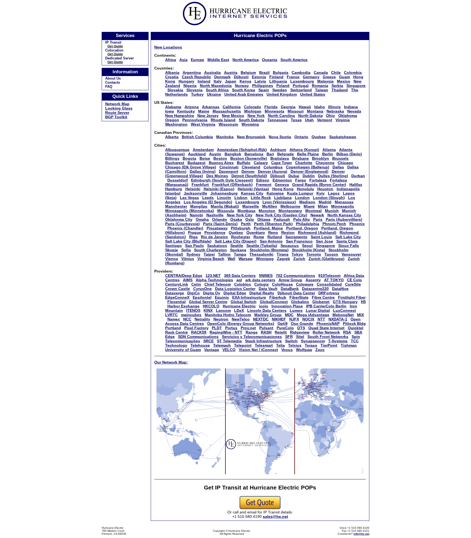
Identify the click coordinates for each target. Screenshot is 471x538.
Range (252, 332)
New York (256, 115)
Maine (203, 111)
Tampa (240, 254)
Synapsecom (313, 341)
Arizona (192, 107)
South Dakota (251, 120)
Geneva (282, 184)
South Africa (217, 90)
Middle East (218, 60)
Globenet (321, 302)
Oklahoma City (178, 219)
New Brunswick (251, 137)
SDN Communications (198, 336)
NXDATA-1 (337, 319)
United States (312, 94)
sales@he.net (275, 516)
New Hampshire (179, 115)
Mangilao (198, 206)
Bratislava (279, 158)
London (302, 197)
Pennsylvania (194, 120)
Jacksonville (195, 193)
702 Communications (295, 275)
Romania (320, 85)
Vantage (211, 349)
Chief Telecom (217, 284)
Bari (270, 154)
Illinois (334, 107)
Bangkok (233, 154)
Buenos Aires (221, 163)
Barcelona (253, 154)
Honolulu (305, 189)
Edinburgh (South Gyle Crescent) (222, 180)
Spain (263, 90)
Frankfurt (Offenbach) (232, 184)
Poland (282, 85)
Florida (270, 107)
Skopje (171, 250)
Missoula (225, 210)
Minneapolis (342, 206)
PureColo (285, 328)
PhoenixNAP (328, 323)
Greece (329, 77)
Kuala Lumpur (300, 193)
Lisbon (240, 197)
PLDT (217, 328)
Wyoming (250, 124)
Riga (193, 237)
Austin (215, 154)
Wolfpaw (304, 349)
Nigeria (190, 85)
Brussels (340, 158)
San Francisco (299, 241)
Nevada (354, 111)
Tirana (282, 254)
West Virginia (203, 124)
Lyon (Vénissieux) (279, 202)
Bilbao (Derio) (349, 154)
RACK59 (198, 332)
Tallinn (224, 254)
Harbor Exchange (183, 306)
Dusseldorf (177, 180)
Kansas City (252, 193)
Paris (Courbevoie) (182, 224)
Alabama (173, 107)
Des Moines (217, 176)
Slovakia (175, 90)
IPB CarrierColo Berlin (326, 306)
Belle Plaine (308, 154)
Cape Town (281, 163)
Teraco (311, 345)
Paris (317, 219)
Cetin (196, 284)
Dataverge (174, 293)
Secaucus (289, 245)
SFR (289, 336)
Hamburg (173, 189)
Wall (231, 258)
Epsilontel (202, 297)
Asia (183, 60)
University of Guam (183, 349)
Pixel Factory (196, 328)
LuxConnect (344, 310)
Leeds (208, 197)
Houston (325, 189)
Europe (197, 60)
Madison (307, 202)
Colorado (252, 107)
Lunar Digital (318, 310)
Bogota (189, 158)
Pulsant (266, 328)
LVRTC (171, 315)
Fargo (300, 180)
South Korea (243, 90)
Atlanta (329, 149)
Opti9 (282, 323)
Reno (273, 232)
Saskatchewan (342, 137)
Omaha (202, 219)
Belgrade (285, 154)
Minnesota (274, 111)
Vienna (171, 258)
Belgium (248, 72)
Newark (317, 215)
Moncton (267, 210)
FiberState (299, 297)
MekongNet (343, 315)
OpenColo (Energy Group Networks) (240, 323)
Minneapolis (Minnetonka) (189, 210)
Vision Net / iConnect (258, 349)
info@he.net (361, 533)
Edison (262, 180)
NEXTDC (260, 319)
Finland (276, 77)
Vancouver (351, 254)
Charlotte (303, 163)
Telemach (222, 345)
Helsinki (192, 189)
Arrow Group (290, 280)
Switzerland (301, 90)
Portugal (301, 85)
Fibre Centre (323, 297)
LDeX (239, 310)
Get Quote (115, 46)
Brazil (264, 72)
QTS (301, 328)
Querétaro (255, 232)
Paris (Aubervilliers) (344, 219)
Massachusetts (227, 111)
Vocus (287, 349)
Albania (172, 72)
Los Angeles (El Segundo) (208, 202)
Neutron (220, 319)
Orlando (219, 219)
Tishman (349, 345)
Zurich (299, 258)
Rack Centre (176, 332)
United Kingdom (282, 94)
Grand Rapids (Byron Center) (319, 184)
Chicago (345, 163)
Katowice (275, 193)
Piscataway (217, 228)
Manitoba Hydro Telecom (228, 315)
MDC (289, 315)
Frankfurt (200, 184)
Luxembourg (302, 81)
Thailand (339, 90)
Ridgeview (299, 332)
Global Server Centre (208, 302)
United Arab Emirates (243, 94)
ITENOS (193, 310)
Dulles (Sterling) (333, 176)
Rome (258, 237)
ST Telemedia (229, 341)
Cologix (261, 284)
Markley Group (268, 315)
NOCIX (308, 319)
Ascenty (313, 280)
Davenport (228, 171)
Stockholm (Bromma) (269, 250)
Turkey (197, 94)
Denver (248, 171)
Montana (315, 111)
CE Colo (354, 280)
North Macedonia (216, 85)
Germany (311, 77)
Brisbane (300, 158)
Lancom (223, 310)
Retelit (281, 332)
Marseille (250, 206)
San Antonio (271, 241)
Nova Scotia (280, 137)
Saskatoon (217, 245)
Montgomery (290, 210)
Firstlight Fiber (352, 297)
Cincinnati (228, 167)
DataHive (340, 288)
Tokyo (297, 254)
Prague (194, 232)
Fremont (263, 184)
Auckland (197, 154)
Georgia (288, 107)
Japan (230, 81)
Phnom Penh (334, 224)
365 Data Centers (240, 275)
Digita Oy (211, 293)
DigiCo (193, 293)
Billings (172, 158)
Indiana (351, 107)
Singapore (356, 85)
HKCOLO (211, 306)
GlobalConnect (274, 302)
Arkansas (210, 107)
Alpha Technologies (214, 280)
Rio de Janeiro (214, 237)
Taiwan (321, 90)
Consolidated (329, 284)
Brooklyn (320, 158)
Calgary (261, 163)
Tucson (331, 254)
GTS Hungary (345, 302)
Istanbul (172, 193)
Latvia (260, 81)
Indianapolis (348, 189)
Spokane (238, 250)
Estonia (259, 77)
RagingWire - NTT (226, 332)
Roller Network (326, 332)
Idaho (319, 107)
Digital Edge (235, 293)
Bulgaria (280, 72)
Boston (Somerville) (248, 158)
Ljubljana (283, 197)
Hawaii (305, 107)
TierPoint (329, 345)
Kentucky (186, 111)
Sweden (279, 90)
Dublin (309, 176)
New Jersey (208, 115)
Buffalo (243, 163)
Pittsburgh (240, 228)
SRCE (208, 341)
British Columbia (197, 137)
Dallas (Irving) (203, 171)
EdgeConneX (177, 297)
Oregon (172, 120)
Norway (242, 85)
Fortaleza (318, 180)
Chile (336, 72)
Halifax (355, 184)
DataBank (290, 288)
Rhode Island (223, 120)
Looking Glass (118, 108)
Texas (296, 120)
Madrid (325, 202)
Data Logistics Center (235, 288)
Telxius (294, 345)
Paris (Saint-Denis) (220, 224)
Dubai (293, 176)
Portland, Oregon (302, 228)
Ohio (330, 115)
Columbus (273, 167)
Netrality (202, 319)
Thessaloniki (261, 254)
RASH (266, 332)
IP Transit (113, 42)
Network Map (117, 104)
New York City (239, 215)
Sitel (300, 336)
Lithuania (278, 81)
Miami (309, 206)
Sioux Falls (348, 245)
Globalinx (300, 302)
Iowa (169, 111)
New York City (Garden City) (281, 215)
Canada (321, 72)
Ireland (204, 81)
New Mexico (233, 115)
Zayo (320, 349)
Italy (218, 81)
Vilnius (187, 258)
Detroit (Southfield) (249, 176)
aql (239, 280)
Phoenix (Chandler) (185, 228)
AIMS (187, 280)
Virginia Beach (210, 258)
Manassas (344, 202)
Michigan (252, 111)
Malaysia (325, 81)
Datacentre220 (315, 288)
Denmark (222, 77)
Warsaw (245, 258)
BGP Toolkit (116, 117)
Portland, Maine (268, 228)
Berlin (327, 154)
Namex (173, 319)
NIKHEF (279, 319)
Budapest (197, 163)
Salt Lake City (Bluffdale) (188, 241)
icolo (263, 306)
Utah (309, 120)
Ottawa (263, 219)
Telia (280, 345)
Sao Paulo (194, 245)
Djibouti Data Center (296, 293)
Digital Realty (261, 293)
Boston (220, 158)
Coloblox (242, 284)
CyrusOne (202, 288)
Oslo (249, 219)
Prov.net (248, 328)
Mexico (343, 81)
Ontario (301, 137)
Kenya (245, 81)
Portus (231, 328)
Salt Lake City (348, 237)
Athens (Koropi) (304, 149)
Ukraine (214, 94)
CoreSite (353, 284)
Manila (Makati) (225, 206)
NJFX (294, 319)
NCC (187, 319)
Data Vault (268, 288)
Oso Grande (302, 323)
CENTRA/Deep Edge (183, 275)
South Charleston (210, 250)
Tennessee (277, 120)
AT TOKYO (334, 280)
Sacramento (296, 237)
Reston (288, 232)
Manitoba (225, 137)
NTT (321, 319)
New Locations (168, 47)
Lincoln (224, 197)
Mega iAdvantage (313, 315)
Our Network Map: (171, 362)
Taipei (209, 254)
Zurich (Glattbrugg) (327, 258)
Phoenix (357, 224)
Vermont (324, 120)
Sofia (186, 250)
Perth (246, 224)
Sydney (193, 254)
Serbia (337, 85)
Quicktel (355, 328)
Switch (291, 341)
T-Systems (338, 341)
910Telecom (329, 275)
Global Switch (243, 302)
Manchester (176, 206)
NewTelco (241, 319)
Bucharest (174, 163)
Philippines (262, 85)
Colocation (114, 50)
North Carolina (281, 115)
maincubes (191, 315)
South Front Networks (327, 336)
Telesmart (264, 345)
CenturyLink (176, 284)
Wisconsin (228, 124)
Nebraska (335, 111)
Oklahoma (347, 115)
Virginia (343, 120)
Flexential (176, 302)
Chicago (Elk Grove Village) (190, 167)
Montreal (313, 210)
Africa (170, 60)
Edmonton (282, 180)
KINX (208, 310)
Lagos (334, 193)
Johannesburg (224, 193)
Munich (332, 210)
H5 (363, 302)
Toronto (313, 254)
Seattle (236, 245)
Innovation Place (287, 306)
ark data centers (260, 280)
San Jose (324, 241)
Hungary (186, 81)
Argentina (192, 72)
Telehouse (200, 345)
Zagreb (283, 258)
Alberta (172, 137)
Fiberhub (277, 297)
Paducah (282, 219)
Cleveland (251, 167)
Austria (230, 72)
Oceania (269, 60)
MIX (360, 315)
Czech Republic (196, 77)
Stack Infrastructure (263, 341)
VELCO (228, 349)
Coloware (304, 284)
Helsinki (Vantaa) (253, 189)
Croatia (172, 77)
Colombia (353, 72)
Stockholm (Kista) (308, 250)
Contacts (112, 82)
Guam (344, 77)
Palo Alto (301, 219)
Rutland (274, 237)
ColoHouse (282, 284)
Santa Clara (347, 241)
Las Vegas (189, 197)
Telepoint (243, 345)
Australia (212, 72)
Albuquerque (177, 149)
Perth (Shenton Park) (273, 224)
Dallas (338, 167)
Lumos (296, 310)
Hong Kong (283, 189)
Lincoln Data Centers (266, 310)
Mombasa (246, 210)
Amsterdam (203, 149)
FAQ (108, 86)
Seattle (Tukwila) (261, 245)
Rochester (240, 237)
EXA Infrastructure (249, 297)
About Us (113, 78)
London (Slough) (329, 197)
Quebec (319, 137)
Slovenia (194, 90)
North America (246, 60)
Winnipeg (265, 258)
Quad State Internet (326, 328)
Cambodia (301, 72)
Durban (358, 176)
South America (293, 60)
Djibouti (241, 77)
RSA (347, 332)
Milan (323, 206)
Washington (176, 124)
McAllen (269, 206)
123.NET (213, 275)
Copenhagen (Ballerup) (307, 167)
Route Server (117, 112)
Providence (214, 232)
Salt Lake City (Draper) (235, 241)
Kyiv (320, 193)
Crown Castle (177, 288)
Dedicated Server (119, 58)
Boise (205, 158)
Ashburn (278, 149)
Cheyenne (325, 163)
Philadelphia (307, 224)
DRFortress (328, 293)
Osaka (236, 219)
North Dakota (310, 115)
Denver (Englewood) (309, 171)
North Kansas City (344, 215)
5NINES (266, 275)
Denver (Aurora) (272, 171)
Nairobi (196, 215)
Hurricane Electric (239, 306)
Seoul (307, 245)
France (293, 77)
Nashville (215, 215)
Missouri (296, 111)
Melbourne (290, 206)
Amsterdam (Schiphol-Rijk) (242, 149)
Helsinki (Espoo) (219, 189)
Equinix (222, 297)
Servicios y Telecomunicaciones (252, 336)
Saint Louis (321, 237)
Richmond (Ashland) (317, 232)
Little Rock (261, 197)
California (232, 107)
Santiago (173, 245)
